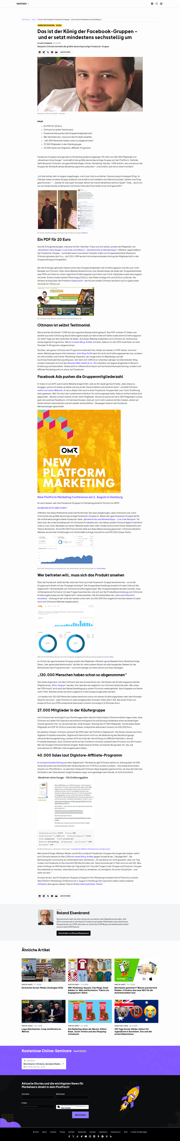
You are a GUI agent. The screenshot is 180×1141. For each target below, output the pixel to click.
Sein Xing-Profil (84, 353)
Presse (62, 1132)
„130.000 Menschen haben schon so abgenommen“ (69, 140)
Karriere (53, 1132)
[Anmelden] (161, 4)
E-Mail (24, 1103)
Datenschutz (116, 1132)
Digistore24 (77, 280)
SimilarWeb (101, 568)
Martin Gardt (27, 985)
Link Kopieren (65, 52)
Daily (34, 19)
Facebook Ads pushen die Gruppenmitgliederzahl (68, 133)
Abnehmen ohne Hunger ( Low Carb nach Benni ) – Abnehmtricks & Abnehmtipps (77, 249)
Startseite (25, 19)
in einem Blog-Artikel (82, 342)
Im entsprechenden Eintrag (50, 762)
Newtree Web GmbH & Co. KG (81, 363)
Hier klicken (66, 1108)
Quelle (84, 233)
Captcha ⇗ (82, 1106)
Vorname (25, 1094)
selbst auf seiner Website (50, 390)
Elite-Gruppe (58, 685)
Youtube (62, 113)
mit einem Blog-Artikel (82, 856)
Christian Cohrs (121, 1026)
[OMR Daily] (23, 3)
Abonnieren (80, 1114)
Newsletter (82, 1132)
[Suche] (157, 4)
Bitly (111, 657)
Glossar (93, 1132)
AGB (125, 1132)
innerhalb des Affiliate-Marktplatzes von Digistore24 (90, 849)
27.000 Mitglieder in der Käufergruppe (62, 144)
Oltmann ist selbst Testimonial (58, 129)
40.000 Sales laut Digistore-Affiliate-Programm (67, 147)
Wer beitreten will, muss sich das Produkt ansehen (68, 137)
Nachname (60, 1094)
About (44, 1132)
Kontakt (71, 1132)
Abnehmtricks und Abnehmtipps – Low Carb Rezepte (109, 519)
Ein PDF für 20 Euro (53, 126)
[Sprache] (152, 4)
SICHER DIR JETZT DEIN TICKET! (80, 502)
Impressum (103, 1132)
